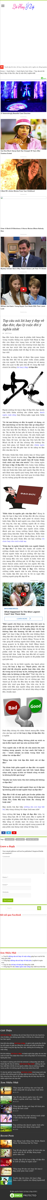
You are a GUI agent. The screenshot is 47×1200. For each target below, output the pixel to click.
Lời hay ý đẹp (28, 1191)
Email (5, 885)
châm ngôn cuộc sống (22, 967)
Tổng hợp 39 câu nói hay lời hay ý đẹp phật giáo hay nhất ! (27, 1170)
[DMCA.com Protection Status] (23, 1195)
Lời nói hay (20, 839)
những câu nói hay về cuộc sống (19, 956)
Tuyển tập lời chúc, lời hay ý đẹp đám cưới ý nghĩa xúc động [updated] (29, 1179)
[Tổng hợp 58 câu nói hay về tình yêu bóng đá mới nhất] (6, 1109)
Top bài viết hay (32, 839)
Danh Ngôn (11, 71)
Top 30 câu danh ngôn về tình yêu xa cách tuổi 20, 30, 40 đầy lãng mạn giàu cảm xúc (29, 1152)
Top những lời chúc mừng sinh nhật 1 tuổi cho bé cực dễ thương (29, 1116)
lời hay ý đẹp (22, 367)
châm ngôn (39, 445)
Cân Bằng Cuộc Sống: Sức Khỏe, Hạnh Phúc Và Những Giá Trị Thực (29, 1142)
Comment (6, 856)
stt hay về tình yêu (17, 965)
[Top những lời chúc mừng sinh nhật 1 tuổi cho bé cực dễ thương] (6, 1118)
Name (5, 877)
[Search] (39, 908)
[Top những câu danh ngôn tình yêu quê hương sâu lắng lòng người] (6, 1128)
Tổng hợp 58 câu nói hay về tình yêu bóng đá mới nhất (29, 1107)
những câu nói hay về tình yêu (20, 960)
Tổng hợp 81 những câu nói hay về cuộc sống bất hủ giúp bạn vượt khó (28, 1089)
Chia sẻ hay (10, 839)
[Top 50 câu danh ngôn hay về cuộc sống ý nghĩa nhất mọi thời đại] (6, 1100)
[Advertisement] (23, 35)
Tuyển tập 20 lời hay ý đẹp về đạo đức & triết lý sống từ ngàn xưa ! (29, 1160)
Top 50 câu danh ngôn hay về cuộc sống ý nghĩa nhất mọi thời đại (28, 1098)
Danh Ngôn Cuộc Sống (24, 71)
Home (2, 71)
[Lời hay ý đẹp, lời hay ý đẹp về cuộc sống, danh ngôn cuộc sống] (23, 6)
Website (6, 892)
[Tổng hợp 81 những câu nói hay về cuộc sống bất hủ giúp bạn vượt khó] (6, 1090)
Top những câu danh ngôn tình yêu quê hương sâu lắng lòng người (28, 1126)
